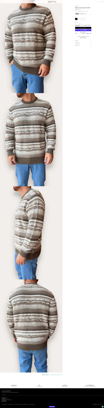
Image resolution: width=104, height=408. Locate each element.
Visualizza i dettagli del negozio (83, 37)
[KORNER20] (52, 1)
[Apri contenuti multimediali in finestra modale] (31, 46)
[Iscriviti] (101, 394)
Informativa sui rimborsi (4, 404)
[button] (98, 1)
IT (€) (34, 404)
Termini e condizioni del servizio (17, 404)
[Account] (100, 1)
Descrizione (76, 40)
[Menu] (2, 1)
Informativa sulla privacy (10, 404)
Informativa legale (31, 404)
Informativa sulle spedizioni (25, 404)
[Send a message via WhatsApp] (103, 407)
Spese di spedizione (81, 11)
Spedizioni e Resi (77, 45)
